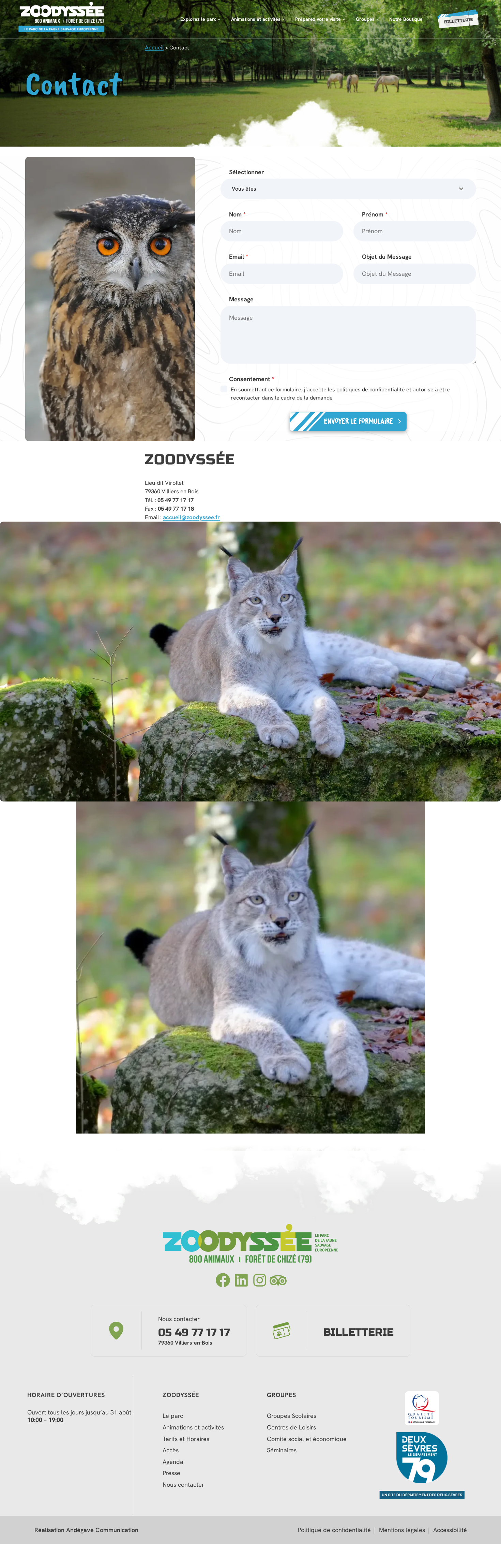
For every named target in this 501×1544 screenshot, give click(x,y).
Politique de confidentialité (334, 1530)
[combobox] (348, 189)
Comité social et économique (307, 1439)
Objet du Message (387, 256)
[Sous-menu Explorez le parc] (219, 18)
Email (238, 256)
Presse (171, 1473)
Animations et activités (193, 1427)
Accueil (154, 47)
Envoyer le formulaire (358, 421)
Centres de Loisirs (291, 1427)
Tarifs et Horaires (186, 1439)
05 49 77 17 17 (194, 1332)
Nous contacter (183, 1484)
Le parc (173, 1416)
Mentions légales (402, 1530)
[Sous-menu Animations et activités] (283, 18)
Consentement (251, 379)
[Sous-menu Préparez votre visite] (343, 18)
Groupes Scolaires (291, 1416)
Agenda (173, 1462)
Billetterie (358, 1332)
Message (241, 299)
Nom (237, 214)
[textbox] (341, 188)
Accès (171, 1450)
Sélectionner (246, 172)
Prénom (375, 214)
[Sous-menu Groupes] (377, 18)
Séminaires (282, 1450)
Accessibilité (450, 1530)
